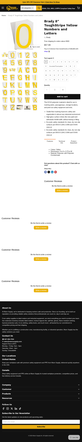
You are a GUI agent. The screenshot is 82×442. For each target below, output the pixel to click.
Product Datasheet (73, 142)
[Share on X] (49, 172)
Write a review (62, 190)
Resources (7, 398)
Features (50, 141)
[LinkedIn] (16, 408)
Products (6, 394)
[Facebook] (3, 408)
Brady (48, 37)
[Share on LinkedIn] (52, 172)
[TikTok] (20, 408)
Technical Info (62, 142)
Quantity (47, 85)
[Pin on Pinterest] (55, 172)
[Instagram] (7, 408)
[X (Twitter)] (11, 408)
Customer (6, 389)
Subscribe (41, 427)
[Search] (39, 8)
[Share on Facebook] (45, 172)
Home (4, 15)
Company (6, 385)
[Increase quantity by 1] (63, 89)
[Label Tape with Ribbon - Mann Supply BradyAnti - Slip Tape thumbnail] (4, 54)
